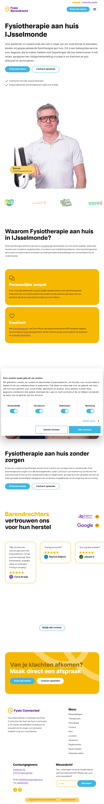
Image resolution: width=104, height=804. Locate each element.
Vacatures (73, 740)
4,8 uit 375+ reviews (89, 2)
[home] (16, 9)
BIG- (27, 332)
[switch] (39, 411)
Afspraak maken (78, 9)
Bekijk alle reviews (52, 627)
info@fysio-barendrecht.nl (31, 780)
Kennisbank (74, 723)
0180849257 (22, 783)
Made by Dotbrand (68, 800)
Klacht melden (75, 749)
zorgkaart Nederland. (21, 335)
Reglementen (75, 744)
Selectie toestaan (51, 429)
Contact (72, 727)
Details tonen (89, 421)
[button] (95, 9)
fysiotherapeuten (21, 329)
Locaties (73, 736)
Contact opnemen (45, 69)
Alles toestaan (84, 429)
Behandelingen (75, 714)
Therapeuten (75, 719)
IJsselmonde (47, 246)
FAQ (71, 732)
